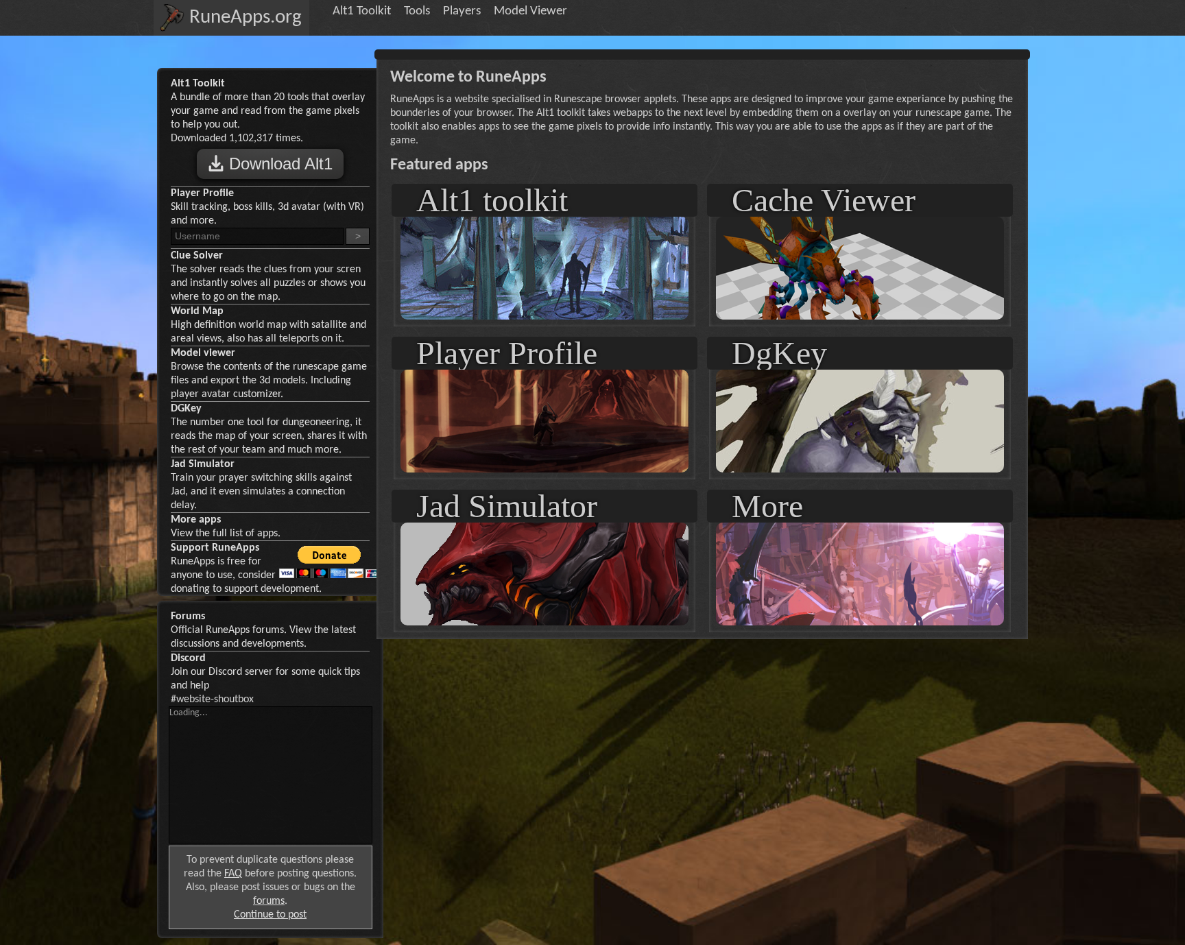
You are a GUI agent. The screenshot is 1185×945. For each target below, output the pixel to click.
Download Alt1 (278, 163)
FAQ (233, 873)
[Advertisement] (702, 677)
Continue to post (270, 914)
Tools (417, 11)
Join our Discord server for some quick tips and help (265, 672)
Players (462, 11)
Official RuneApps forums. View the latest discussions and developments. (263, 630)
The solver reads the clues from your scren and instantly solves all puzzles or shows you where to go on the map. (268, 276)
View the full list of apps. (225, 526)
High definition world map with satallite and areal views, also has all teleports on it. (268, 325)
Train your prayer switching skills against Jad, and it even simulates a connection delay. (261, 485)
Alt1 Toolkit (362, 11)
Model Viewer (530, 11)
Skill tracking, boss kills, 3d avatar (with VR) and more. (267, 207)
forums (269, 901)
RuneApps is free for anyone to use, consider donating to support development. (246, 568)
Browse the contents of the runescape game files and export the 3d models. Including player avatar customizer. (269, 374)
